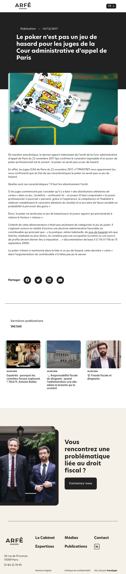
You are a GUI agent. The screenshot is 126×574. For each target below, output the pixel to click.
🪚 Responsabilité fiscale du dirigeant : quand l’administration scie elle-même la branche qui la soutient (62, 382)
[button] (111, 6)
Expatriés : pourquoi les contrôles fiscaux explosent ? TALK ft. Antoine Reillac (23, 378)
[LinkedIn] (97, 546)
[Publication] (22, 354)
